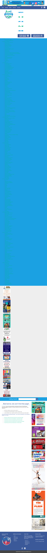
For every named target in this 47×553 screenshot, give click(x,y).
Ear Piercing (6, 220)
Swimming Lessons (8, 258)
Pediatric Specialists (8, 137)
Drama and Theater (8, 188)
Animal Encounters (7, 76)
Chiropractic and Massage (9, 123)
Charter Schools (7, 43)
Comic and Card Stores (8, 217)
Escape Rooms (7, 83)
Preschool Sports (7, 248)
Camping (6, 81)
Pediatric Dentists (7, 136)
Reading (6, 56)
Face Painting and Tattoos (9, 157)
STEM (6, 207)
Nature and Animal (7, 199)
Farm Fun (6, 267)
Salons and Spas (7, 105)
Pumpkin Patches (7, 276)
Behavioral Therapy (8, 118)
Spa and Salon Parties (8, 175)
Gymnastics (6, 241)
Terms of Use (16, 537)
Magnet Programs (7, 49)
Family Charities (7, 64)
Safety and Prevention (8, 202)
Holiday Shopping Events (8, 272)
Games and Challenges (8, 88)
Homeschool (7, 47)
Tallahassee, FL (27, 543)
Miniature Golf (7, 95)
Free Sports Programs (8, 239)
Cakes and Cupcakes (8, 147)
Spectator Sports (7, 106)
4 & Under (6, 179)
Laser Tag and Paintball (8, 93)
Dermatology (7, 126)
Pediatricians (7, 138)
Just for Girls (7, 195)
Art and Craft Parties (8, 144)
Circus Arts (6, 183)
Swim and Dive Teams (8, 257)
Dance (6, 187)
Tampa (33, 5)
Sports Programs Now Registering (10, 256)
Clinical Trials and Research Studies (10, 124)
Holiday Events (7, 270)
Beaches (6, 80)
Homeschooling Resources (9, 68)
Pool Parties (6, 172)
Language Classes (7, 196)
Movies (6, 96)
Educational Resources (8, 45)
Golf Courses (7, 89)
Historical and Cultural (8, 193)
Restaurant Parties (7, 173)
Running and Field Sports (8, 250)
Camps (4, 38)
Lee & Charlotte (19, 5)
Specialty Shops (7, 227)
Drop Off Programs (7, 44)
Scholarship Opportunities (8, 57)
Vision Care (6, 141)
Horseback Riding (7, 245)
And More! (26, 544)
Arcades (6, 77)
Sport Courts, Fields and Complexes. (10, 107)
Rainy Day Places (7, 102)
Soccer (6, 252)
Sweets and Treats (7, 229)
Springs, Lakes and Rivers (9, 108)
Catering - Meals (7, 150)
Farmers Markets (7, 221)
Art (5, 180)
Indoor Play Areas (7, 92)
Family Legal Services (8, 65)
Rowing (6, 249)
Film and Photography (8, 191)
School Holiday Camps (8, 39)
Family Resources (5, 62)
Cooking (6, 185)
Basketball (6, 235)
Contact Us (15, 540)
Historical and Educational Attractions (10, 90)
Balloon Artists (7, 145)
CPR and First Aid (7, 125)
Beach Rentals (7, 213)
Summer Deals (7, 281)
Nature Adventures (7, 98)
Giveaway (18, 7)
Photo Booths (7, 171)
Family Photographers (8, 66)
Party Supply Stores (8, 169)
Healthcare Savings (8, 130)
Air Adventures (7, 75)
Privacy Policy (16, 538)
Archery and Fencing (8, 233)
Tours (6, 113)
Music (6, 198)
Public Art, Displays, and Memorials (10, 101)
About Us (15, 539)
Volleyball (6, 259)
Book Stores (6, 215)
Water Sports (7, 260)
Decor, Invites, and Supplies (9, 154)
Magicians (6, 164)
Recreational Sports (8, 104)
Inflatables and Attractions (8, 162)
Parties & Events (5, 142)
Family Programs (7, 190)
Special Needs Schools (8, 58)
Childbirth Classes (7, 122)
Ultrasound (6, 140)
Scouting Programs (7, 203)
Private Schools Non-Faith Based (10, 55)
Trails (5, 114)
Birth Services (7, 120)
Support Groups (7, 72)
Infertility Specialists (8, 131)
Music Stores (7, 224)
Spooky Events (7, 280)
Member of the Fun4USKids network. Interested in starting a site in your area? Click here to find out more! (28, 537)
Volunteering (7, 211)
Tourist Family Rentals (8, 230)
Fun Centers (7, 87)
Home (3, 7)
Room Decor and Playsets (8, 225)
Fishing (6, 85)
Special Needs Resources (8, 71)
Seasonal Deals (7, 278)
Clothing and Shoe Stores (8, 216)
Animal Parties (7, 143)
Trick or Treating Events (8, 283)
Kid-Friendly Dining (7, 223)
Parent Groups (7, 70)
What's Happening (5, 262)
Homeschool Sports (8, 244)
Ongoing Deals (7, 274)
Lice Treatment (7, 132)
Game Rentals (7, 161)
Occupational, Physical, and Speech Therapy (11, 134)
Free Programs (7, 192)
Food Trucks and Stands (8, 159)
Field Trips (6, 84)
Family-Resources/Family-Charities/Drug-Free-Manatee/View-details (14, 421)
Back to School (7, 264)
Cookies (6, 153)
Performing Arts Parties (8, 170)
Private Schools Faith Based (9, 54)
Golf (5, 240)
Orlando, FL (26, 540)
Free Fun (6, 86)
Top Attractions (7, 112)
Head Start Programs (8, 46)
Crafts (6, 186)
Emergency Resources (8, 63)
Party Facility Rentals (8, 166)
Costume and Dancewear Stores (9, 219)
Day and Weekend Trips (8, 82)
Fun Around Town (5, 74)
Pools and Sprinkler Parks (8, 100)
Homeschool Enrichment (8, 194)
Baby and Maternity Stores (9, 212)
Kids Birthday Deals (8, 163)
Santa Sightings (7, 277)
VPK (5, 61)
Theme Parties (7, 177)
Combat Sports (7, 236)
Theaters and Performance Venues (10, 111)
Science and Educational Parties (9, 174)
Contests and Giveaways (8, 265)
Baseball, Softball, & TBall (8, 234)
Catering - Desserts (8, 149)
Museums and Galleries (8, 97)
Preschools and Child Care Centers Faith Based (12, 52)
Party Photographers (8, 167)
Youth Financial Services (8, 73)
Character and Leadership (9, 182)
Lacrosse (6, 246)
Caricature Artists (7, 148)
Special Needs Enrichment (9, 205)
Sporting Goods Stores (8, 228)
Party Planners (7, 168)
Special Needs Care (8, 139)
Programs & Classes (6, 178)
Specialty (6, 206)
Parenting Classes (7, 200)
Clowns (6, 152)
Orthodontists (7, 135)
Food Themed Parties (8, 158)
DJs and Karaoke (7, 155)
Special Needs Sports (8, 253)
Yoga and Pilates (7, 261)
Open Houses (7, 275)
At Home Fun (7, 78)
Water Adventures (7, 115)
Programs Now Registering (9, 201)
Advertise (14, 7)
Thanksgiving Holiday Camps (9, 40)
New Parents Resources (8, 69)
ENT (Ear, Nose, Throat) (8, 127)
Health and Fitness (7, 242)
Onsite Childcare (7, 51)
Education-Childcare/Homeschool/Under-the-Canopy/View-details (13, 417)
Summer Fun (7, 282)
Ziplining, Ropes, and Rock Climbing (10, 116)
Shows (6, 279)
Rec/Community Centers (8, 103)
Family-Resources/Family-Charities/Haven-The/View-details (12, 422)
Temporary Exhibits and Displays (9, 110)
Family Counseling (7, 128)
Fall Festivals (7, 266)
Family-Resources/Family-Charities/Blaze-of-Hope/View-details (13, 418)
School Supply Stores (8, 226)
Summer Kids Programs (8, 209)
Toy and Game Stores (8, 231)
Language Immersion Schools (9, 48)
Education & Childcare (6, 41)
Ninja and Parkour (7, 247)
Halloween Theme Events (8, 269)
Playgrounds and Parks (8, 99)
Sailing (6, 251)
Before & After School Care (9, 42)
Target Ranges (7, 109)
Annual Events (7, 263)
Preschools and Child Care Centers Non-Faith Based (12, 53)
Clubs (6, 184)
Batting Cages (7, 79)
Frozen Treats (7, 222)
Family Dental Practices (8, 129)
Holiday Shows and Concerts (9, 273)
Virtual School (7, 60)
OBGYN (6, 133)
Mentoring (6, 197)
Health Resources (5, 117)
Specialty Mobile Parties (8, 176)
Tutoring (6, 59)
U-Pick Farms (7, 284)
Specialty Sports (7, 254)
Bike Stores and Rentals (8, 214)
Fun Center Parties (7, 160)
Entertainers (6, 156)
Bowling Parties (7, 146)
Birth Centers (7, 119)
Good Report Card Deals (8, 268)
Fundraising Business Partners (9, 67)
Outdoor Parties (7, 165)
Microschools (7, 50)
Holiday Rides (7, 271)
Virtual (6, 210)
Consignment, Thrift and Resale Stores (10, 218)
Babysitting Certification (8, 181)
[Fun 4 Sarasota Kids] (8, 14)
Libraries (6, 94)
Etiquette (6, 189)
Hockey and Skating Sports (9, 243)
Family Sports (7, 237)
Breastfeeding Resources (8, 121)
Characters (6, 151)
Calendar (6, 7)
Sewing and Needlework (8, 204)
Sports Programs (5, 232)
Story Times (6, 208)
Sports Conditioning (8, 255)
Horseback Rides (7, 91)
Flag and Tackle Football (8, 238)
